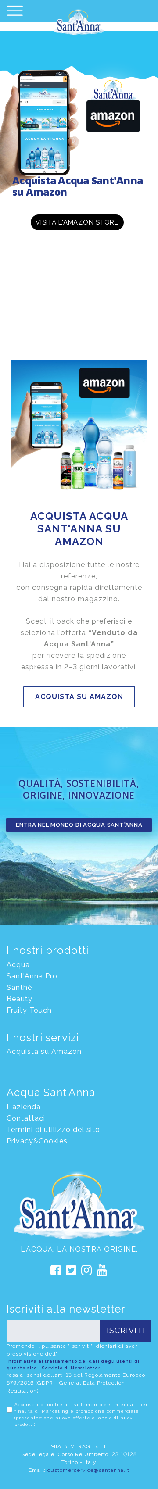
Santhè (19, 987)
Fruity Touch (29, 1010)
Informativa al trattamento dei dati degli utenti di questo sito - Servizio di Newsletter (73, 1364)
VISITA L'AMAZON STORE (77, 222)
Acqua (18, 965)
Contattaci (26, 1118)
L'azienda (24, 1107)
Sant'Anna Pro (32, 976)
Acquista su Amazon (44, 1051)
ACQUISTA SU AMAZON (79, 697)
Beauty (19, 999)
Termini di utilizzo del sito (53, 1129)
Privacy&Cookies (37, 1141)
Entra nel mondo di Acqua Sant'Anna (79, 824)
